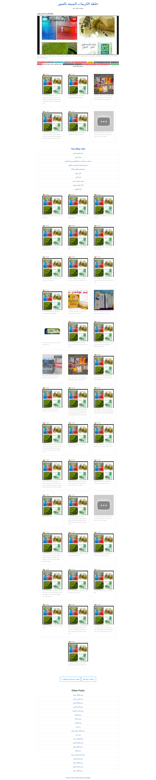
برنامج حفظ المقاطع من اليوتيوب (89, 64)
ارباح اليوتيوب (78, 189)
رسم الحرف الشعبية (78, 711)
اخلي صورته (78, 173)
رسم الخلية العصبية (78, 743)
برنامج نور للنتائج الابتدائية (78, 66)
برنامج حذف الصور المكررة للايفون (79, 62)
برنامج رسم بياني (78, 64)
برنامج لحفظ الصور (115, 64)
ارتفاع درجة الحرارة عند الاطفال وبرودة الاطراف (78, 161)
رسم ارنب (78, 735)
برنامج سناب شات (67, 62)
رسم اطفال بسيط (78, 762)
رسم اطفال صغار (78, 770)
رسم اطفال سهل (78, 747)
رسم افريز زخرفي (78, 699)
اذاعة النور (78, 177)
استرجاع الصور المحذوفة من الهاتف (78, 165)
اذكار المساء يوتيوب (78, 185)
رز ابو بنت (78, 727)
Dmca (67, 778)
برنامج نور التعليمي (41, 62)
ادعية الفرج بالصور (78, 153)
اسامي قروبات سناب (78, 181)
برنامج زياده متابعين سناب (68, 64)
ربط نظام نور (78, 723)
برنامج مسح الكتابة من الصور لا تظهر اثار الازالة (52, 64)
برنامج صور (39, 64)
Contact (72, 778)
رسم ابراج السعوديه (78, 766)
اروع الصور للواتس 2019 (78, 169)
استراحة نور (78, 157)
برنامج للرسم (90, 62)
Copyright (87, 778)
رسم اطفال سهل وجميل (78, 731)
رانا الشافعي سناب (78, 739)
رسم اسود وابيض (78, 758)
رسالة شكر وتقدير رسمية (78, 755)
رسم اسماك (78, 719)
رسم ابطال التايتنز (78, 703)
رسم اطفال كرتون (78, 695)
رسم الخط (78, 751)
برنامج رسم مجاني (114, 62)
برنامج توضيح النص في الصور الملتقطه (102, 62)
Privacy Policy (79, 778)
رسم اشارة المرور (78, 707)
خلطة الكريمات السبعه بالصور (78, 4)
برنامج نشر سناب (49, 62)
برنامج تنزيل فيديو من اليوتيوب (104, 64)
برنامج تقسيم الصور (59, 62)
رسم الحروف (78, 715)
